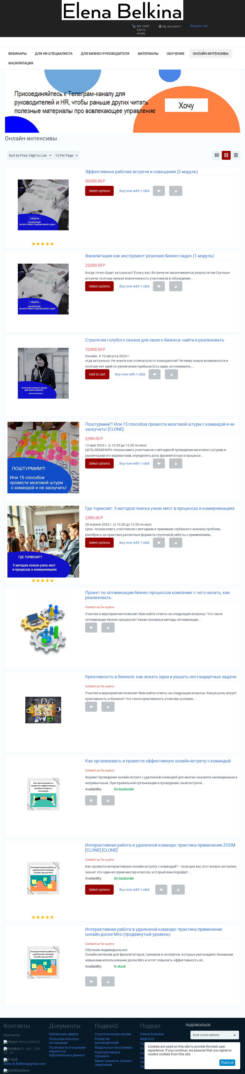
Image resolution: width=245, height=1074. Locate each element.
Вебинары (17, 53)
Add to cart (97, 374)
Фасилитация (20, 63)
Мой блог (147, 1039)
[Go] (235, 1035)
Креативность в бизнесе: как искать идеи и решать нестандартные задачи (160, 676)
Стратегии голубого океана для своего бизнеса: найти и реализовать (154, 339)
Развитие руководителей (106, 1041)
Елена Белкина (152, 1034)
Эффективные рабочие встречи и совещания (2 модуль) (141, 171)
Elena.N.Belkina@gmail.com (24, 1064)
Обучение (175, 53)
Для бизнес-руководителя (105, 53)
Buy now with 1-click (134, 890)
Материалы (148, 53)
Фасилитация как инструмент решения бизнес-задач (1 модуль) (149, 255)
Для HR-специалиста (53, 53)
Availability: (93, 789)
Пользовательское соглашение (64, 1041)
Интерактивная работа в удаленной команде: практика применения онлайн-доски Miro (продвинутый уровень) (153, 932)
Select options (99, 191)
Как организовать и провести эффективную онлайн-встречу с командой (158, 760)
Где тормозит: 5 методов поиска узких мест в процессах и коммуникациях (160, 508)
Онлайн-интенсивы (210, 53)
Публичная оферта (63, 1034)
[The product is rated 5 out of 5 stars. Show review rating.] (43, 244)
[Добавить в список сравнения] (175, 191)
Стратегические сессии (113, 1034)
